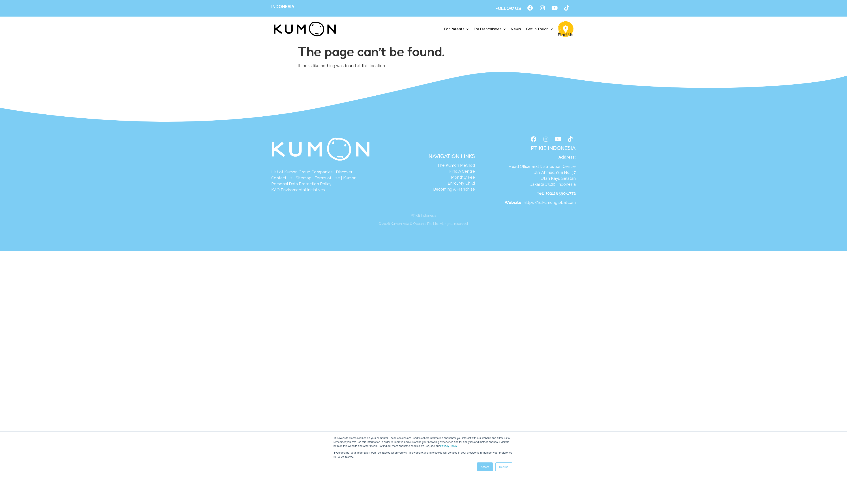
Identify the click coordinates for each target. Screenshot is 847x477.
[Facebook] (530, 7)
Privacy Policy (448, 446)
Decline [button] (503, 467)
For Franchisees (487, 29)
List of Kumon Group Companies (302, 172)
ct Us (287, 178)
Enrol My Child (461, 183)
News (516, 29)
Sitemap (303, 178)
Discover (344, 172)
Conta (277, 178)
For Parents (454, 29)
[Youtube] (554, 7)
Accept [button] (485, 467)
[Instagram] (542, 7)
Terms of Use (327, 178)
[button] (456, 29)
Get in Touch (537, 29)
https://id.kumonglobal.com (550, 202)
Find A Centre (462, 171)
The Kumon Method (456, 165)
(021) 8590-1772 (561, 193)
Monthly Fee (463, 177)
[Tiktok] (566, 7)
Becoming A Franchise (454, 189)
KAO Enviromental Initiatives (298, 189)
